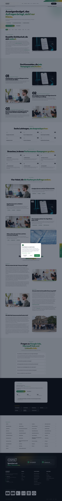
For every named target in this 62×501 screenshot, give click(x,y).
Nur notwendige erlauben (25, 255)
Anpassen (31, 255)
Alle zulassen (37, 255)
